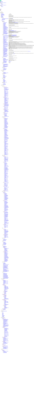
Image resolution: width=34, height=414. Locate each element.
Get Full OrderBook (6, 195)
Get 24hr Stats (5, 125)
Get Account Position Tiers (5, 348)
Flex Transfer (4, 39)
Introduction (4, 68)
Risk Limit (4, 190)
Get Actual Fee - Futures (6, 116)
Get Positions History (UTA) (5, 64)
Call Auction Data (5, 289)
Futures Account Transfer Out (5, 325)
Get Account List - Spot (6, 89)
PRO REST (3, 346)
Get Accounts (4, 240)
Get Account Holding (6, 234)
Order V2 (5, 292)
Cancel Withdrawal (6, 110)
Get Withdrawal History (5, 53)
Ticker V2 (5, 300)
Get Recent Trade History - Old (5, 336)
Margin (3, 313)
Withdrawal (4, 351)
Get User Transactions (6, 251)
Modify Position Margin (5, 66)
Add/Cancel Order (3, 308)
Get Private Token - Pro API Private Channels (5, 73)
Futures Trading (3, 299)
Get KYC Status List (6, 254)
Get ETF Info (4, 337)
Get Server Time (5, 199)
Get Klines (4, 25)
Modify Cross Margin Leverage (6, 270)
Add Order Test (5, 201)
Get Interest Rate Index (5, 32)
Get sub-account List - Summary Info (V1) (5, 321)
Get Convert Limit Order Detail (6, 277)
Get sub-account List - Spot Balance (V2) (6, 102)
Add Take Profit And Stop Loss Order (6, 202)
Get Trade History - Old (6, 335)
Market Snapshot (5, 291)
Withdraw (4, 52)
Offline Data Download (16, 22)
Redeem (5, 189)
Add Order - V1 (4, 338)
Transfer (4, 112)
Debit (3, 182)
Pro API (3, 316)
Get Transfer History (5, 352)
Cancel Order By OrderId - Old (5, 329)
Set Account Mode (5, 41)
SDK (12, 21)
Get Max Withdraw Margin (5, 266)
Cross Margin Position (6, 298)
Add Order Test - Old (6, 328)
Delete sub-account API (5, 50)
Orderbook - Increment (6, 302)
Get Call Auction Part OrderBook (6, 123)
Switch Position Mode (6, 214)
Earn (2, 314)
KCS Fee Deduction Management (5, 54)
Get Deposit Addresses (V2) (5, 319)
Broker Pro (4, 247)
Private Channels (4, 305)
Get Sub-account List (5, 48)
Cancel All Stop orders (6, 206)
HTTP (2, 312)
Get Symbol (5, 193)
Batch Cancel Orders (6, 205)
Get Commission (5, 250)
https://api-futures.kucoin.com (14, 35)
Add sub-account (5, 97)
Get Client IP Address (5, 31)
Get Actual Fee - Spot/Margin (5, 115)
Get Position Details (6, 215)
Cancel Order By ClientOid (5, 133)
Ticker (5, 285)
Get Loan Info (4, 69)
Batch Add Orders (6, 130)
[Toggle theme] (0, 9)
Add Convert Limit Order (5, 276)
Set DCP (5, 142)
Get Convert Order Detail (5, 275)
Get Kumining (4, 244)
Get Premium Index (6, 198)
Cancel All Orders (5, 136)
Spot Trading (3, 284)
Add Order (4, 83)
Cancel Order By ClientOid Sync (5, 134)
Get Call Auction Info (6, 124)
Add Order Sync (5, 129)
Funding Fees (4, 224)
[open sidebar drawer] (0, 10)
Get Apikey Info (4, 47)
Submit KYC (5, 253)
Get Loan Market (5, 186)
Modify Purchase (5, 188)
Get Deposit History (5, 51)
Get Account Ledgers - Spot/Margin (6, 93)
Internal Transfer (4, 323)
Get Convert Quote (5, 274)
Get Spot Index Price (6, 197)
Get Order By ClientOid (6, 169)
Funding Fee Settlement (6, 304)
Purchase (5, 229)
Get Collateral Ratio (5, 26)
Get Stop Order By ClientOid (6, 147)
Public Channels (4, 294)
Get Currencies (4, 23)
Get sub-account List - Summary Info (6, 100)
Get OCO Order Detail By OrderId (6, 154)
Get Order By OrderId (6, 137)
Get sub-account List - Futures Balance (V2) (6, 103)
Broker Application (5, 246)
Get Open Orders (5, 139)
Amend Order (4, 58)
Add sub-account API (5, 49)
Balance (4, 79)
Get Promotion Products (6, 231)
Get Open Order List (5, 61)
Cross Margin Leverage (6, 307)
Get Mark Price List (6, 159)
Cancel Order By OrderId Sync (5, 132)
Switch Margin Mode (6, 212)
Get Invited (4, 242)
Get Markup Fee (5, 261)
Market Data (4, 156)
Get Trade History (4, 62)
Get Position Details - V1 (5, 343)
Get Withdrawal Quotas (6, 109)
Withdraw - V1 (4, 326)
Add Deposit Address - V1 (5, 320)
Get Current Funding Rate (5, 27)
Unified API (3, 350)
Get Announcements (5, 22)
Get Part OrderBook (6, 122)
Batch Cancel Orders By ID (5, 59)
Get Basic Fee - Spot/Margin (5, 114)
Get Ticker (4, 24)
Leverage (4, 81)
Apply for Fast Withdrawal (5, 249)
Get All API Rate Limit (5, 56)
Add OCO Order (5, 148)
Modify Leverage (5, 185)
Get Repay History (6, 184)
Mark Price (4, 77)
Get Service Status (6, 127)
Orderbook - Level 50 (6, 287)
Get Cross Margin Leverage (5, 218)
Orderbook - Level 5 (6, 301)
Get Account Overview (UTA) (6, 35)
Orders (4, 128)
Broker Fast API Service (6, 248)
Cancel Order (4, 309)
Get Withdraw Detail (6, 260)
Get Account (4, 344)
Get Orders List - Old (6, 332)
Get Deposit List (5, 259)
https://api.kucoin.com (12, 30)
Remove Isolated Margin (6, 220)
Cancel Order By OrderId (5, 265)
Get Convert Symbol (5, 273)
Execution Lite (4, 80)
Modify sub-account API (6, 105)
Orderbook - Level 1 (6, 286)
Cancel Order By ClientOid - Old (5, 330)
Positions (4, 211)
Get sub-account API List (6, 104)
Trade (3, 76)
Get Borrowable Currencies (5, 30)
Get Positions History (6, 216)
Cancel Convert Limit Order (5, 278)
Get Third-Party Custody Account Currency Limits (5, 44)
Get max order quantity (5, 33)
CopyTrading (3, 315)
